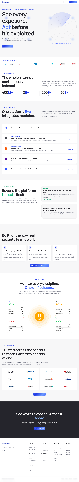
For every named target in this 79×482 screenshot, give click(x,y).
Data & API (29, 2)
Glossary (55, 452)
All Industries (43, 456)
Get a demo (72, 2)
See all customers (39, 394)
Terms (66, 478)
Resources (57, 2)
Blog (54, 450)
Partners (68, 450)
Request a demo (7, 46)
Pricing (44, 2)
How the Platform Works (33, 465)
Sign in (65, 2)
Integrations (31, 470)
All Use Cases (43, 458)
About (67, 446)
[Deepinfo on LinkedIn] (2, 450)
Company (68, 443)
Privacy (63, 478)
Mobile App (31, 472)
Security (70, 478)
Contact (68, 454)
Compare (55, 458)
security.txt (75, 478)
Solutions (37, 2)
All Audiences (43, 460)
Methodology (31, 467)
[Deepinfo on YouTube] (4, 450)
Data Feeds (43, 446)
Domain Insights (57, 446)
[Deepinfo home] (6, 2)
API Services (43, 448)
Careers (68, 452)
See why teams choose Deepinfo (38, 265)
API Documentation (45, 450)
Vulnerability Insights (58, 448)
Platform (22, 2)
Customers (50, 2)
